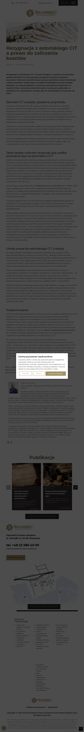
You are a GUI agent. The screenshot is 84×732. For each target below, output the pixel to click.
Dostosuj (25, 373)
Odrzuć (38, 373)
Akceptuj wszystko (55, 373)
